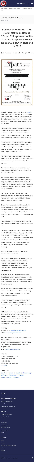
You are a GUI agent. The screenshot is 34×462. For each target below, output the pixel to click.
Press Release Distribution (8, 406)
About (2, 440)
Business (3, 375)
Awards (18, 373)
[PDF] (29, 53)
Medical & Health (12, 8)
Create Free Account (6, 414)
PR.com (28, 112)
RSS (16, 53)
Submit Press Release (6, 401)
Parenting (16, 377)
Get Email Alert (7, 53)
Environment (12, 375)
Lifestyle (21, 375)
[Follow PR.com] (32, 458)
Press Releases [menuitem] (21, 3)
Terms (2, 448)
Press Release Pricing (6, 404)
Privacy (3, 450)
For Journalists (5, 430)
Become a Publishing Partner (8, 445)
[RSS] (13, 53)
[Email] (32, 53)
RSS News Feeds (5, 427)
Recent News (4, 425)
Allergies (3, 373)
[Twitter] (19, 53)
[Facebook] (22, 53)
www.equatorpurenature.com (12, 333)
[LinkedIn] (26, 53)
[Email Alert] (2, 53)
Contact (5, 365)
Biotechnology (27, 373)
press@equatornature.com (12, 349)
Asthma (18, 8)
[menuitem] (28, 3)
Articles (3, 432)
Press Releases (4, 8)
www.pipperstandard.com (18, 330)
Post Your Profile (5, 417)
